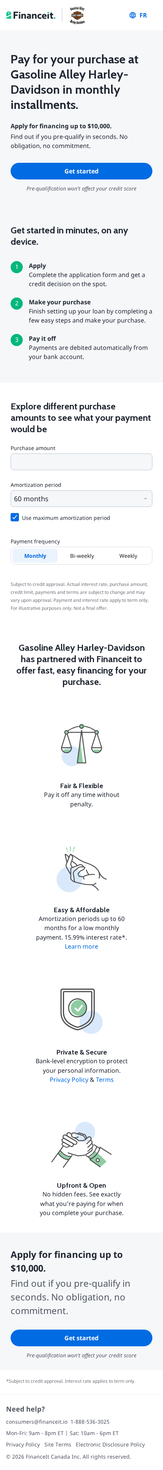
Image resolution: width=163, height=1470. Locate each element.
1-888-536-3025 (90, 1421)
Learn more (81, 946)
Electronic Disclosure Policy (110, 1444)
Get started (81, 171)
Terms (105, 1079)
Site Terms (57, 1444)
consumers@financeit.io (36, 1421)
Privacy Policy (69, 1079)
